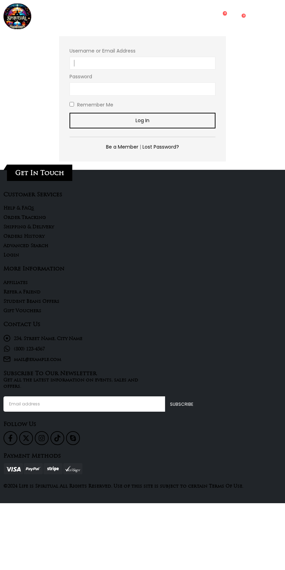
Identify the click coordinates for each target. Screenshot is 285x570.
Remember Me (94, 104)
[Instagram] (42, 438)
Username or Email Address (103, 50)
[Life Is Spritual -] (17, 16)
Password (81, 76)
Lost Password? (160, 146)
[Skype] (73, 438)
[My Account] (208, 17)
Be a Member (122, 146)
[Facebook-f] (10, 438)
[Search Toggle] (194, 16)
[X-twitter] (26, 438)
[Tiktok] (57, 438)
